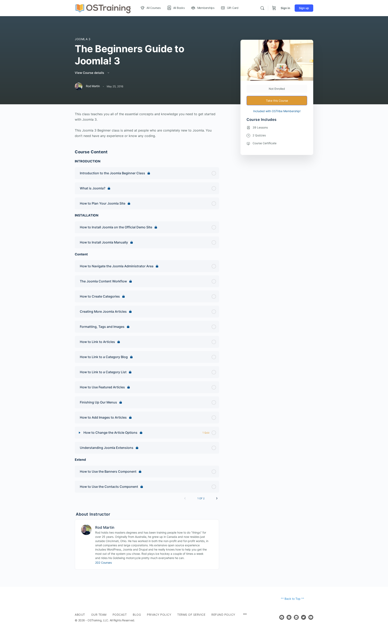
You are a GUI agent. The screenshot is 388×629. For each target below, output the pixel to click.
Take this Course (277, 100)
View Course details (90, 73)
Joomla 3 (83, 39)
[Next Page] (217, 498)
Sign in (285, 8)
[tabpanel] (147, 125)
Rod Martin (104, 527)
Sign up (304, 8)
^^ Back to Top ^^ (292, 598)
